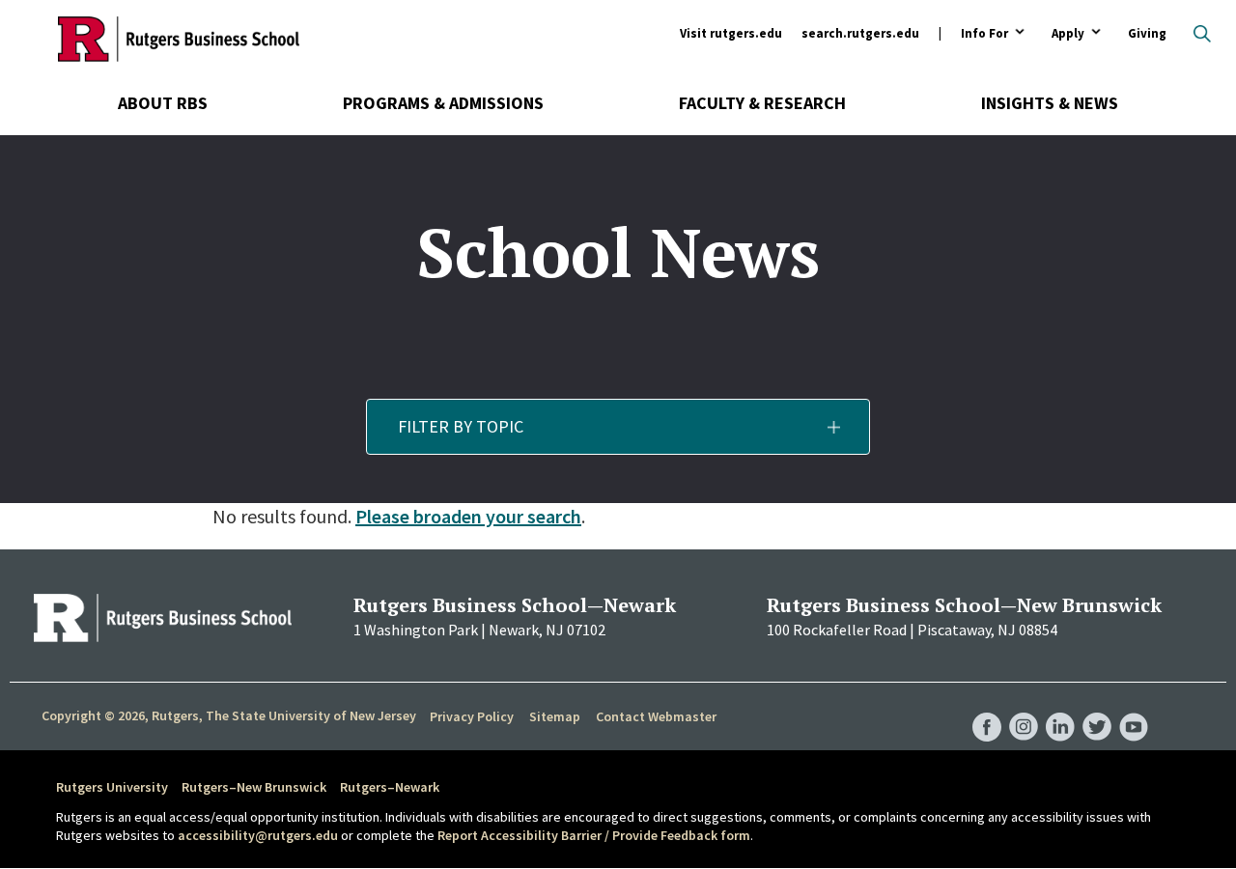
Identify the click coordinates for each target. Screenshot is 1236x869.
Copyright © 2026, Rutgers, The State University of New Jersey (229, 715)
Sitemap (554, 716)
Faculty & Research (762, 103)
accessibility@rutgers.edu (258, 835)
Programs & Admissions (443, 103)
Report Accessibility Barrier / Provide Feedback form (593, 835)
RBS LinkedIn (1060, 707)
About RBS (163, 103)
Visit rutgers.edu (731, 33)
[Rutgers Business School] (178, 38)
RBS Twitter (1096, 707)
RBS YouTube (1133, 707)
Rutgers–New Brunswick (254, 787)
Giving (1147, 33)
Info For (984, 34)
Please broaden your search (468, 516)
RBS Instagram (1023, 707)
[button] (618, 427)
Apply (1068, 34)
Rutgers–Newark (389, 787)
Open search (1202, 34)
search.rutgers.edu (860, 33)
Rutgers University (112, 787)
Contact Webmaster (656, 716)
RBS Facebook (986, 707)
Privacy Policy (472, 716)
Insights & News (1049, 103)
